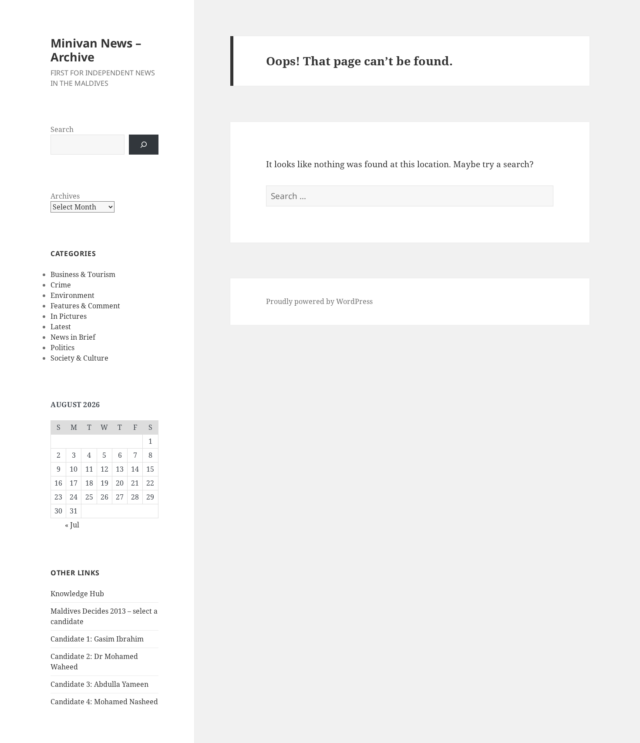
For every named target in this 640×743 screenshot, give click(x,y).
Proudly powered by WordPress (319, 301)
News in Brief (73, 337)
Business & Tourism (83, 274)
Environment (72, 295)
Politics (62, 347)
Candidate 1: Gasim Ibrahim (97, 639)
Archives (65, 196)
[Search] (143, 145)
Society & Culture (79, 358)
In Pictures (69, 316)
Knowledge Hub (77, 593)
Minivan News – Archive (96, 50)
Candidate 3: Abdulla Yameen (99, 684)
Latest (61, 326)
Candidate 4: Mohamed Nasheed (104, 701)
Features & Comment (85, 306)
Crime (61, 285)
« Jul (72, 525)
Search (62, 129)
